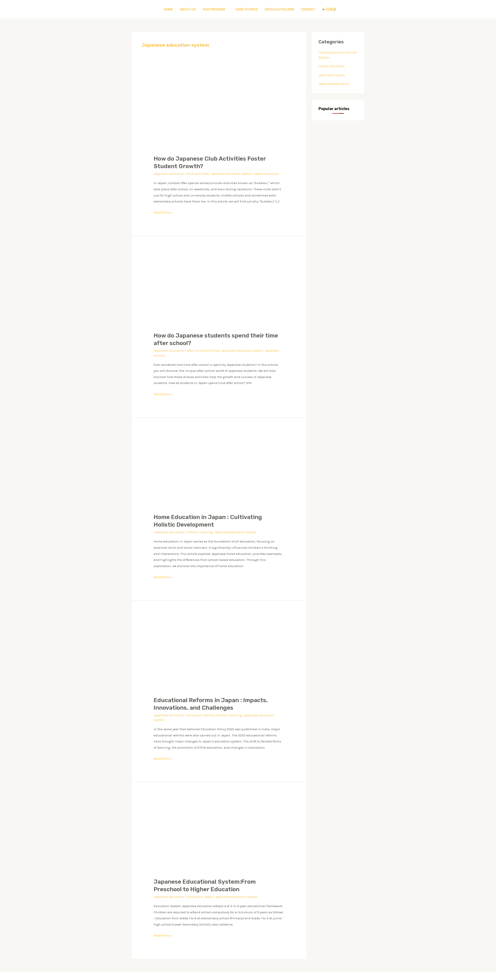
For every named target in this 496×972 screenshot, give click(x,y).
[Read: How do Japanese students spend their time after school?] (219, 290)
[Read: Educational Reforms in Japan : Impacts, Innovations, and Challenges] (219, 654)
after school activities (203, 350)
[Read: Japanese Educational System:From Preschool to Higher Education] (219, 836)
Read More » (163, 211)
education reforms (201, 715)
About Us (188, 9)
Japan (209, 897)
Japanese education (169, 174)
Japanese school (266, 174)
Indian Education (332, 66)
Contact (308, 9)
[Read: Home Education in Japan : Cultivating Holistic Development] (219, 472)
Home (168, 9)
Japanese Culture (332, 75)
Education (195, 897)
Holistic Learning (200, 532)
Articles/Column (279, 9)
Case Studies (246, 9)
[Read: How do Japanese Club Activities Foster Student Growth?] (219, 113)
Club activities (198, 174)
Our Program (214, 9)
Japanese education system (231, 174)
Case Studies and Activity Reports (338, 54)
